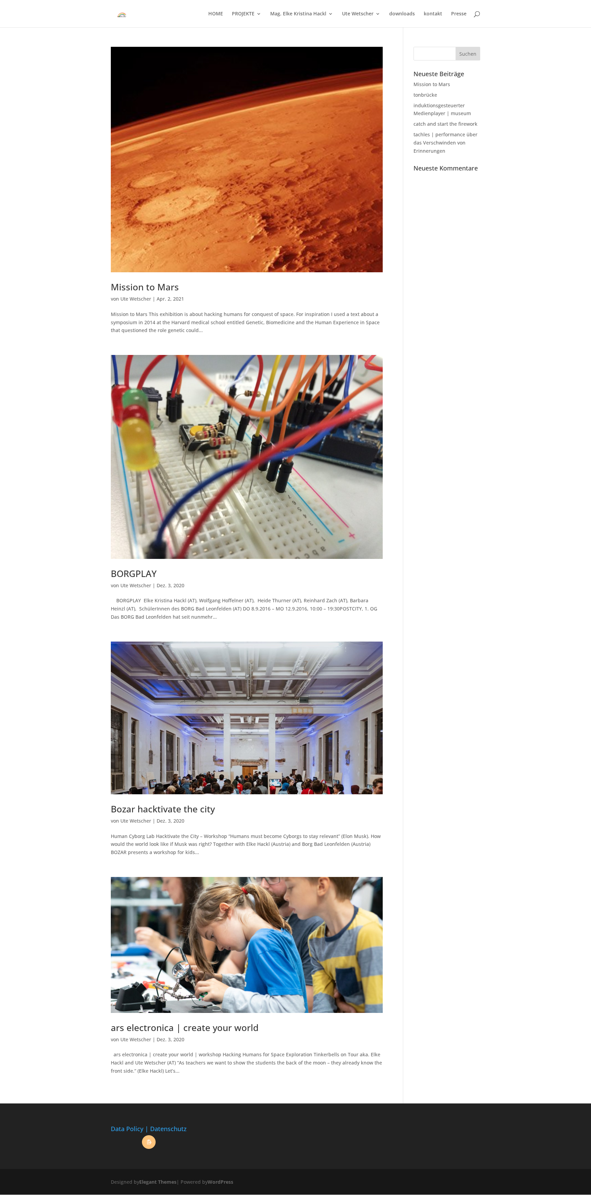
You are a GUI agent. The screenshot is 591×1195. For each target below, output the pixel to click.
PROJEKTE (243, 14)
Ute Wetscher (357, 14)
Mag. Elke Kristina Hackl (298, 14)
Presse (459, 14)
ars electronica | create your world (185, 1027)
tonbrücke (425, 95)
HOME (215, 14)
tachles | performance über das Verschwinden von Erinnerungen (445, 142)
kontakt (433, 14)
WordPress (220, 1182)
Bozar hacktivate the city (163, 809)
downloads (402, 14)
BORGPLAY (134, 573)
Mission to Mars (145, 287)
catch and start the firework (445, 124)
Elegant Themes (157, 1182)
